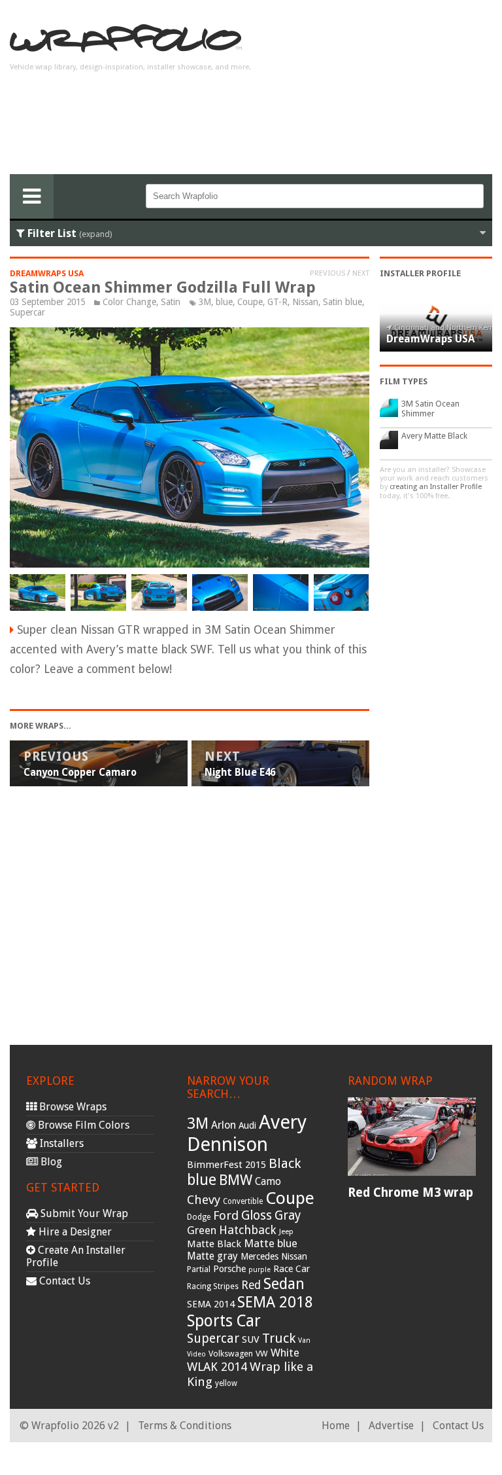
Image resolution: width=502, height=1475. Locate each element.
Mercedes (259, 1256)
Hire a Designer (74, 1232)
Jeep (286, 1231)
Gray (288, 1215)
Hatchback (247, 1230)
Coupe (250, 302)
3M (205, 302)
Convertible (243, 1201)
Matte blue (270, 1243)
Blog (50, 1162)
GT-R (277, 302)
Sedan (284, 1284)
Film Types (403, 381)
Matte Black (214, 1244)
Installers (60, 1143)
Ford (226, 1215)
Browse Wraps (72, 1107)
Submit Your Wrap (83, 1213)
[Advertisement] (387, 92)
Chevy (203, 1199)
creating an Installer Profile (436, 487)
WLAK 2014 (217, 1367)
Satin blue (342, 302)
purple (259, 1270)
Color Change (129, 302)
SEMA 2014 (211, 1304)
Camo (268, 1182)
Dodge (198, 1217)
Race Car (291, 1269)
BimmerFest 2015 (226, 1165)
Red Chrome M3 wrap (410, 1192)
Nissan (305, 302)
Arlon (223, 1125)
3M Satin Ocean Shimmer (430, 408)
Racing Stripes (213, 1286)
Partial (198, 1269)
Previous (327, 273)
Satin (170, 302)
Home (336, 1425)
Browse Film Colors (82, 1125)
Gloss (256, 1215)
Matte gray (212, 1256)
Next (360, 273)
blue (224, 302)
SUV (250, 1339)
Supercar (27, 312)
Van (304, 1340)
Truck (278, 1338)
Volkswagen (231, 1353)
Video (196, 1354)
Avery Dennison (247, 1133)
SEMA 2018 (275, 1302)
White (285, 1352)
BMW (235, 1180)
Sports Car (224, 1320)
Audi (247, 1125)
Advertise (391, 1425)
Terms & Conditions (184, 1425)
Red (251, 1285)
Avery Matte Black (434, 436)
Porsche (229, 1269)
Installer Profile (420, 273)
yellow (226, 1383)
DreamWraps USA (47, 273)
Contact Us (63, 1281)
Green (201, 1230)
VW (262, 1353)
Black (285, 1163)
